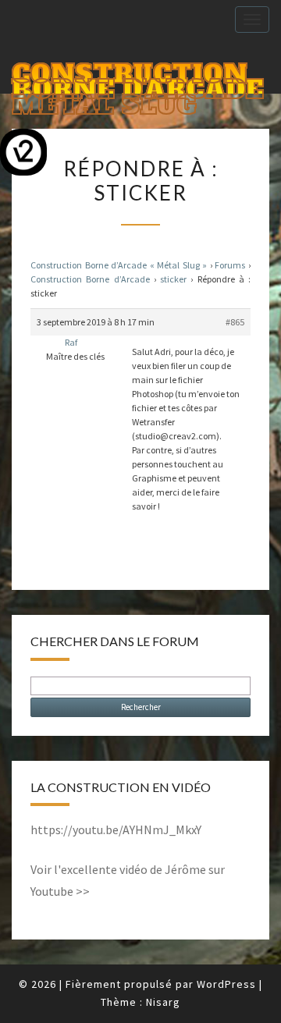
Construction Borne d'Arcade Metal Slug (138, 75)
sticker (173, 279)
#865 (235, 322)
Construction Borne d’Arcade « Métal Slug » (118, 265)
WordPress (226, 984)
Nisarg (163, 1002)
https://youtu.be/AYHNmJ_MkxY (115, 829)
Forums (230, 265)
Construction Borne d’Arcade (90, 279)
